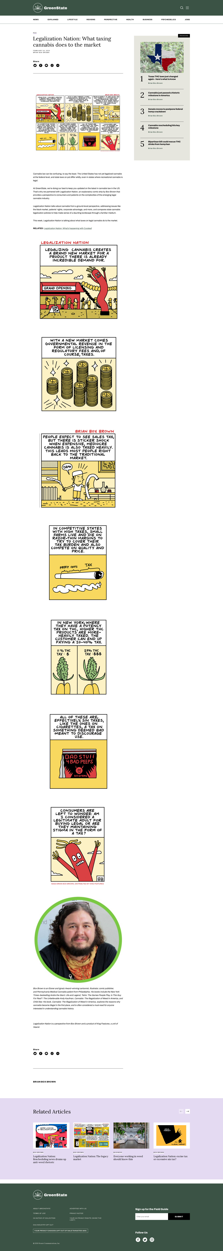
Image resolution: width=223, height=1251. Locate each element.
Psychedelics (168, 19)
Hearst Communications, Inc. (49, 1243)
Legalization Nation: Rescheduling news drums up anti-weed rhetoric (49, 1159)
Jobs (187, 19)
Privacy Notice (76, 1213)
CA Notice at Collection (44, 1218)
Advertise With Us (78, 1208)
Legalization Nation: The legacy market (90, 1158)
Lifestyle (72, 19)
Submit (179, 1217)
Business (147, 19)
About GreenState (41, 1208)
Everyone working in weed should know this (128, 1158)
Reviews (91, 19)
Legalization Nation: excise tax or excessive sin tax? (171, 1158)
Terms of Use (39, 1213)
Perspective (110, 19)
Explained (53, 19)
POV (35, 33)
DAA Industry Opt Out (43, 1225)
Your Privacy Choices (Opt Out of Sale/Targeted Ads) (60, 1231)
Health (130, 19)
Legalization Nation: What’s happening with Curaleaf (68, 228)
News (36, 19)
